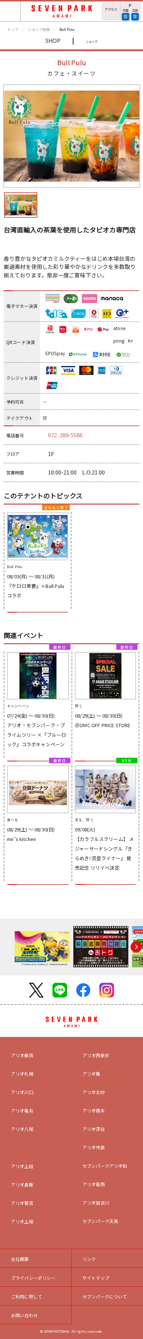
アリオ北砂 (93, 1092)
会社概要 (20, 1259)
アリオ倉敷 (22, 1184)
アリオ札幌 (22, 1073)
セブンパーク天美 (100, 1221)
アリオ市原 (93, 1147)
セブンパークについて (104, 1296)
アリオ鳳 (91, 1073)
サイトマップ (95, 1278)
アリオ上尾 (22, 1221)
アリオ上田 (22, 1166)
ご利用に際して (26, 1296)
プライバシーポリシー (33, 1278)
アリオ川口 (22, 1092)
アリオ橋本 (93, 1110)
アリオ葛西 (93, 1184)
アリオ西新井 (95, 1055)
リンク (89, 1259)
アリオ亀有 (22, 1110)
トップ (12, 29)
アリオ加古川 (95, 1202)
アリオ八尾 (22, 1129)
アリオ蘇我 (22, 1055)
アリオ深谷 (93, 1129)
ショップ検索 (39, 29)
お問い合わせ (24, 1315)
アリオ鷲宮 (22, 1203)
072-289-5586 (65, 435)
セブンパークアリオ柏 (104, 1166)
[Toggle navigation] (10, 11)
